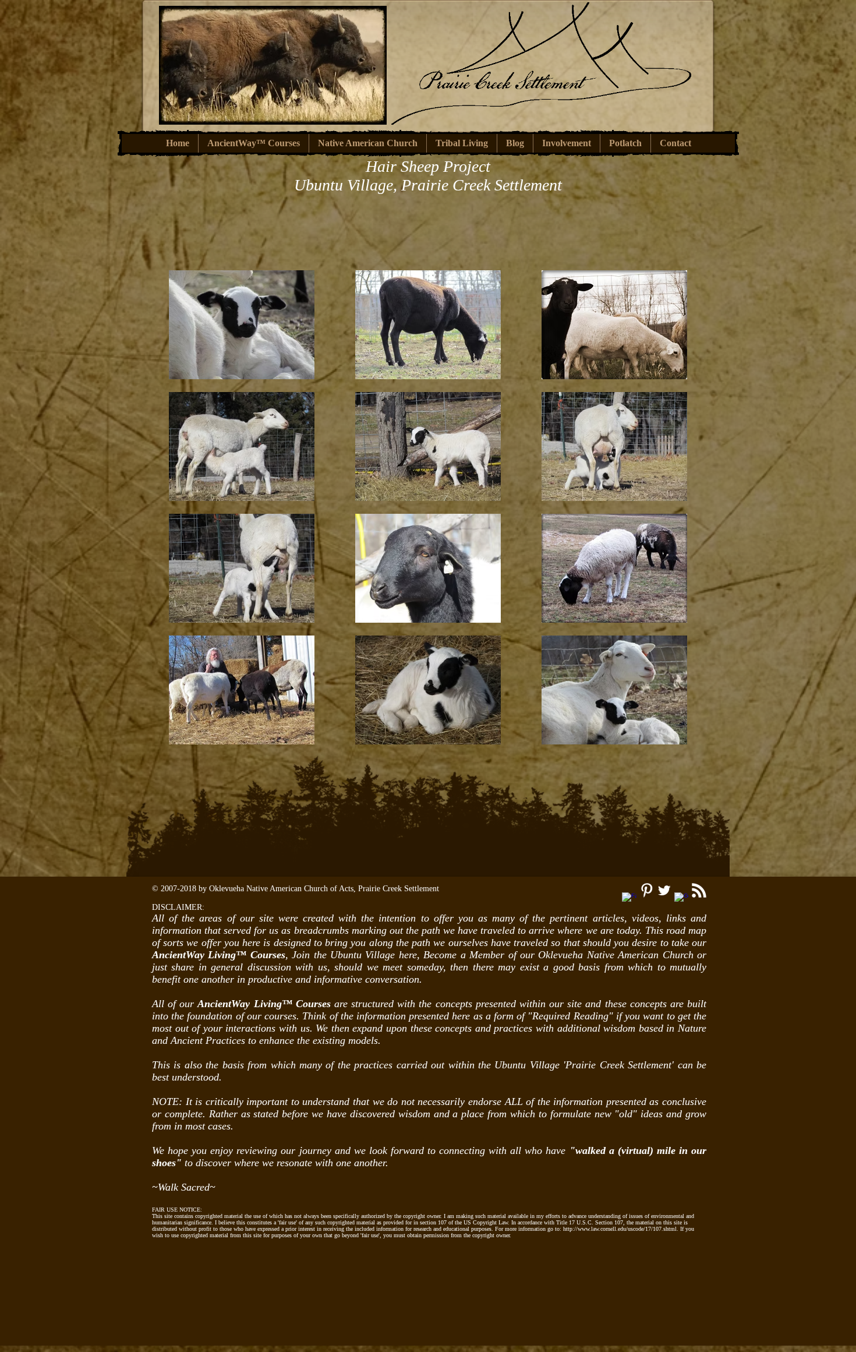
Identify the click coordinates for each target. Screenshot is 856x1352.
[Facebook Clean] (629, 899)
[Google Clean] (681, 899)
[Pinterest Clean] (646, 890)
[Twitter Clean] (664, 890)
